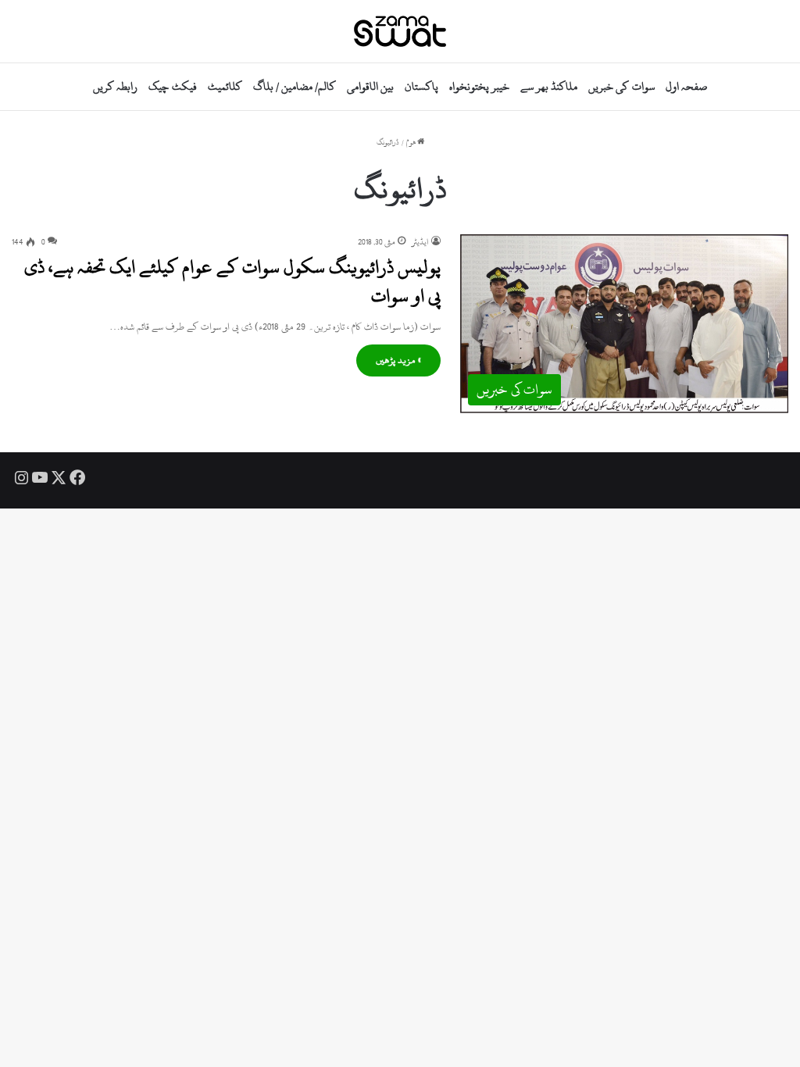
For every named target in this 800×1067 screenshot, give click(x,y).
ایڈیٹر (420, 242)
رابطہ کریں (115, 86)
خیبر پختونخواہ (479, 86)
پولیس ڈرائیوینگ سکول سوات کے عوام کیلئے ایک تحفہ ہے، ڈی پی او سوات (232, 281)
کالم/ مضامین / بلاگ (294, 86)
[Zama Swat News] (400, 31)
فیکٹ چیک (172, 86)
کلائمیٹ (225, 86)
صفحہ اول (686, 86)
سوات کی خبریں (621, 86)
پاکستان (421, 86)
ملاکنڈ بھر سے (548, 86)
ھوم (411, 142)
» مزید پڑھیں (398, 360)
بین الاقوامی (370, 86)
